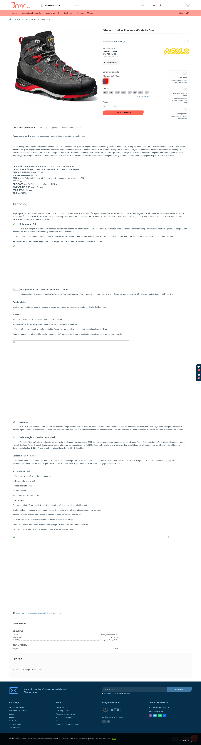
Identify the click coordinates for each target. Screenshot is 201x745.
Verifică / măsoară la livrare (179, 95)
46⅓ (140, 92)
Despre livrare (61, 721)
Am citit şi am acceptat (117, 693)
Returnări (12, 717)
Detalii (114, 739)
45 (130, 92)
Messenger (164, 715)
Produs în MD (183, 13)
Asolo (113, 48)
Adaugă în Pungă (123, 113)
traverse (33, 613)
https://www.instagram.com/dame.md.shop (108, 721)
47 (146, 92)
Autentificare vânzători (17, 711)
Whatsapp (160, 715)
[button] (198, 377)
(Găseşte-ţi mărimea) (143, 96)
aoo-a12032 (43, 613)
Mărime (106, 88)
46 (135, 92)
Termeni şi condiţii (124, 693)
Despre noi (60, 707)
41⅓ (105, 92)
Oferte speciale (14, 727)
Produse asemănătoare (71, 128)
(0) (124, 41)
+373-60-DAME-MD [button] (158, 707)
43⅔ (117, 92)
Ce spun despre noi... (17, 707)
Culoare (111, 76)
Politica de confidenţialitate (65, 714)
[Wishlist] (188, 41)
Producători (13, 721)
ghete (18, 613)
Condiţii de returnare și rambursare (69, 724)
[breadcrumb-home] (10, 19)
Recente (80, 13)
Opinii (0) (54, 128)
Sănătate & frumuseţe (31, 13)
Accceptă (186, 740)
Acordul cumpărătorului (64, 717)
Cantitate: (107, 102)
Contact (12, 714)
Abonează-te (179, 689)
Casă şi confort (52, 13)
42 (111, 92)
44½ (123, 92)
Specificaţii (42, 128)
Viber (150, 715)
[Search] (142, 5)
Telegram (155, 715)
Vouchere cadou (15, 724)
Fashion (14, 13)
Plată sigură (182, 77)
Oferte (90, 13)
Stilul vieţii (68, 13)
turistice (25, 613)
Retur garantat (182, 114)
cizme (52, 613)
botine (58, 613)
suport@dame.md (156, 711)
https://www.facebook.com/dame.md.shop (104, 721)
